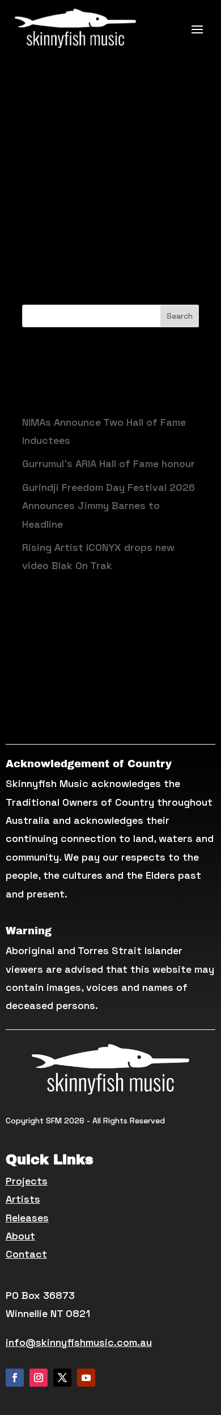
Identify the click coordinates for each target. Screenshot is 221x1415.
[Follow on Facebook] (15, 1378)
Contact (26, 1253)
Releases (27, 1217)
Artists (23, 1198)
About (20, 1235)
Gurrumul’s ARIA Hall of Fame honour (108, 463)
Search (180, 316)
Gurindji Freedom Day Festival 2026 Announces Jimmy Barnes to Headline (108, 506)
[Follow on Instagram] (38, 1378)
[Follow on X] (62, 1378)
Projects (27, 1180)
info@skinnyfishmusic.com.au (79, 1342)
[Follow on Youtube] (86, 1378)
